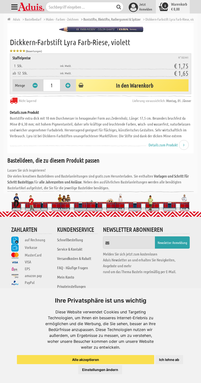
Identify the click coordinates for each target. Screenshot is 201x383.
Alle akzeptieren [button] (85, 359)
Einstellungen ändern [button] (100, 370)
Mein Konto (65, 277)
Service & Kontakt (69, 249)
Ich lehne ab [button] (169, 359)
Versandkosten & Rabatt (74, 258)
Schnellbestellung (70, 239)
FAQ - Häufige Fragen (72, 267)
